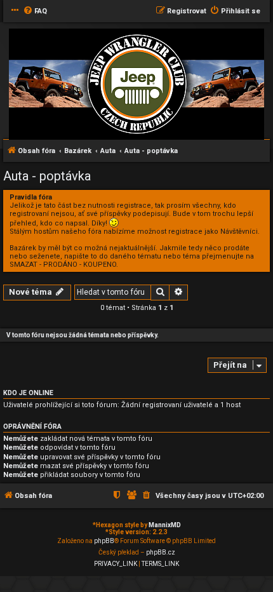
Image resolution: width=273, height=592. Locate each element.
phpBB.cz (160, 552)
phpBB (104, 540)
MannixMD (165, 524)
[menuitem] (35, 11)
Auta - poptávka (47, 176)
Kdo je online (28, 393)
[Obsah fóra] (136, 85)
